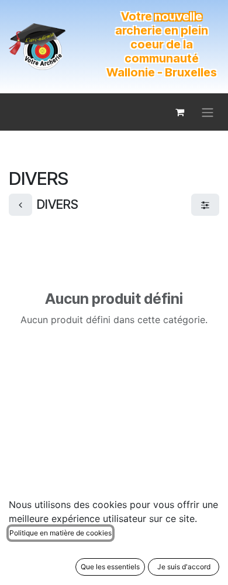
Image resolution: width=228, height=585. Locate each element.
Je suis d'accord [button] (183, 566)
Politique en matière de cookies (60, 532)
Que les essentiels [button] (110, 566)
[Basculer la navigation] (207, 112)
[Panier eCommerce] (179, 112)
